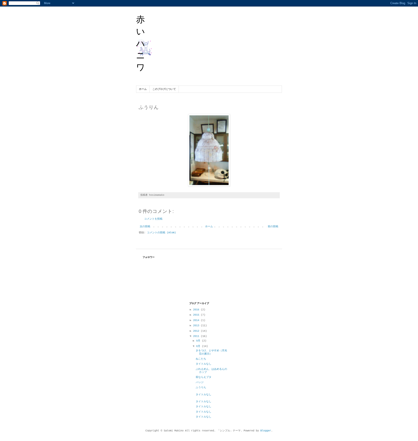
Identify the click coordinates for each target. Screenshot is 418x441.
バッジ (200, 382)
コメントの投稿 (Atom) (161, 232)
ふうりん (201, 387)
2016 (197, 309)
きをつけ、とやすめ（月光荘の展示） (211, 352)
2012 (197, 331)
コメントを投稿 (153, 218)
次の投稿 (145, 226)
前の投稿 (273, 226)
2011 (197, 336)
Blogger (265, 430)
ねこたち (201, 358)
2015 (197, 314)
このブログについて (164, 89)
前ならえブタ (203, 377)
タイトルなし (203, 363)
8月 (199, 346)
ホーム (143, 89)
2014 (197, 320)
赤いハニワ (140, 43)
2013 (197, 325)
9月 (199, 340)
